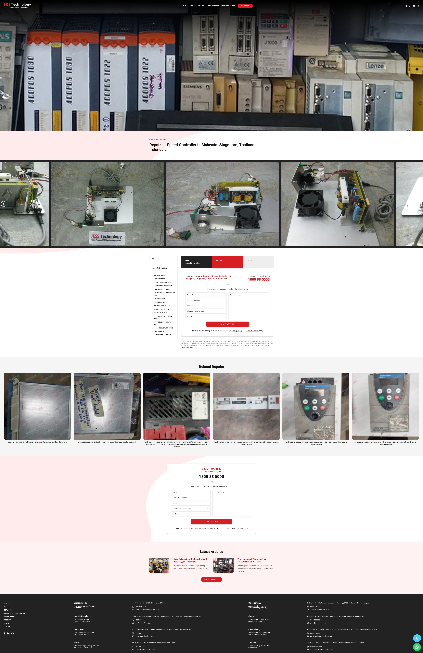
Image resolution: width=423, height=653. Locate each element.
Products (225, 6)
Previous (4, 204)
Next (419, 204)
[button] (406, 6)
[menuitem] (184, 6)
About (191, 6)
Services (201, 6)
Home (184, 6)
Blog (233, 6)
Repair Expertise (213, 6)
